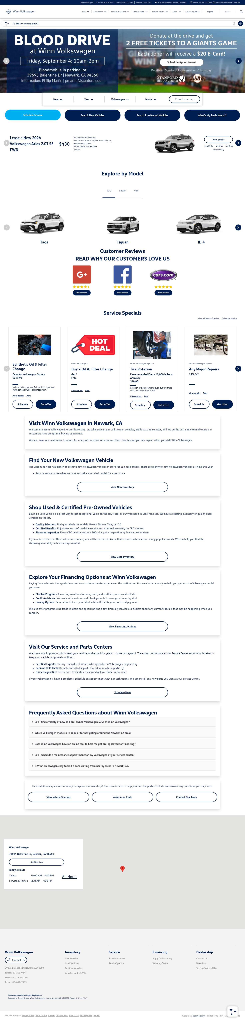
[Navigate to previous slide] (2, 60)
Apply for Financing (162, 958)
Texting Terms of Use (206, 968)
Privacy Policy (28, 1015)
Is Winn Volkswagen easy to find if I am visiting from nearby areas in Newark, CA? (82, 765)
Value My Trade (160, 963)
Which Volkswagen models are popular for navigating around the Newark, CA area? (83, 732)
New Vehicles (71, 958)
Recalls (97, 1015)
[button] (122, 869)
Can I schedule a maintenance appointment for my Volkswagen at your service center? (84, 754)
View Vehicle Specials (58, 797)
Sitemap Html (62, 1015)
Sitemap (51, 1015)
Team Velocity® (199, 1015)
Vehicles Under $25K (75, 972)
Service (114, 952)
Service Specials (116, 963)
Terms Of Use (41, 1015)
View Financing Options (122, 626)
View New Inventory (122, 487)
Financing (160, 952)
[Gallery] (122, 61)
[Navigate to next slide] (242, 60)
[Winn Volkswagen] (20, 11)
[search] (241, 12)
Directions (201, 963)
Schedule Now (122, 692)
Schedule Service (229, 318)
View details (218, 139)
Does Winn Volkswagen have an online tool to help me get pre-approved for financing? (85, 743)
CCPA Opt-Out (86, 1015)
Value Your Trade (122, 797)
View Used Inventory (122, 556)
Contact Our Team (186, 797)
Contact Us (18, 960)
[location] (156, 3)
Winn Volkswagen (13, 1015)
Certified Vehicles (73, 968)
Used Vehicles (72, 963)
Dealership (204, 952)
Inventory (72, 952)
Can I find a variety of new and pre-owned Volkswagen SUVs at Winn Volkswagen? (82, 721)
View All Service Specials (209, 318)
